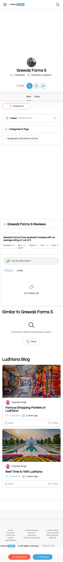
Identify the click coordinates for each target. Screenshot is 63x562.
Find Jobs (11, 533)
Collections (31, 535)
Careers (10, 538)
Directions (18, 106)
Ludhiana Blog (52, 530)
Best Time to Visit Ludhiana (24, 471)
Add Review (21, 557)
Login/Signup (10, 540)
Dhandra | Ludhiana (41, 75)
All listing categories (31, 538)
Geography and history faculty (22, 138)
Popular (9, 271)
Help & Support (52, 535)
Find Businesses (31, 530)
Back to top (48, 546)
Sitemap (52, 538)
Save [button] (10, 423)
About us (31, 533)
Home (10, 530)
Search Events (52, 533)
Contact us (10, 535)
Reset (34, 341)
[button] (29, 85)
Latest (20, 271)
